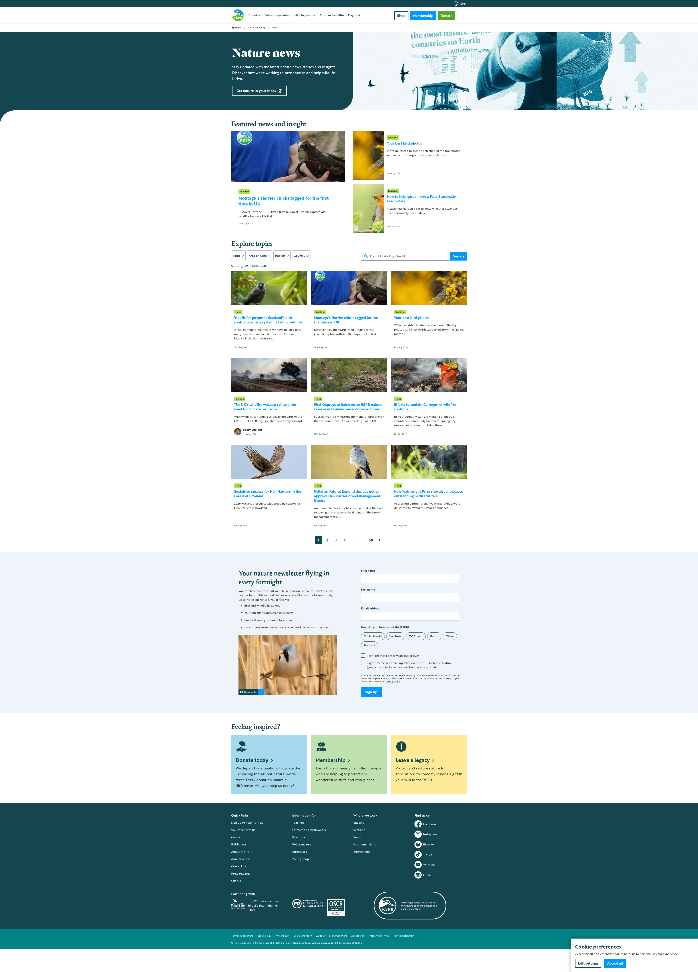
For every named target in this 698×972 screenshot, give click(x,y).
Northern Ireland (364, 844)
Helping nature (305, 15)
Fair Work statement (404, 935)
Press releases (240, 873)
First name (368, 570)
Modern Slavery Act (379, 935)
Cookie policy (264, 935)
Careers (236, 837)
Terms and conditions (242, 935)
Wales (357, 837)
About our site (358, 935)
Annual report (240, 859)
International (362, 851)
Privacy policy (282, 935)
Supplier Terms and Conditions (331, 935)
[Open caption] (261, 692)
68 (371, 540)
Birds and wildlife (332, 15)
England (358, 822)
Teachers (298, 822)
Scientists (298, 837)
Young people (301, 859)
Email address (370, 608)
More (252, 910)
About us (255, 15)
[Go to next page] (379, 540)
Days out (354, 15)
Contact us (238, 866)
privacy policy (393, 681)
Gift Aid (236, 881)
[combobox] (238, 255)
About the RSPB (242, 851)
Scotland (359, 830)
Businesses (299, 851)
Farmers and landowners (309, 830)
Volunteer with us (243, 830)
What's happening (277, 15)
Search (463, 3)
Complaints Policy (303, 935)
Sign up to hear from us (247, 822)
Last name (368, 589)
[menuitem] (254, 15)
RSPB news (238, 844)
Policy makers (301, 844)
